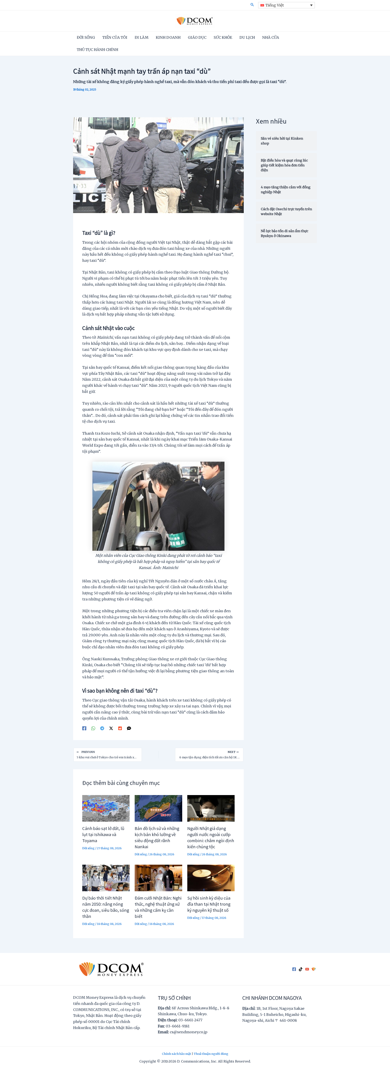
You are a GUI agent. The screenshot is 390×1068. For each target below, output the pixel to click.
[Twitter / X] (111, 728)
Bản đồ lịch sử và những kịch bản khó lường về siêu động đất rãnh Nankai (157, 837)
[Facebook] (84, 728)
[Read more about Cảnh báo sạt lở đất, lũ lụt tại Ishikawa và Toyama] (106, 808)
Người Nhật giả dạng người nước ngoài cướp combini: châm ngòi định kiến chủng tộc (210, 837)
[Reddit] (120, 728)
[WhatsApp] (93, 728)
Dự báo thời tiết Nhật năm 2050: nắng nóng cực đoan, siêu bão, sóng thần (105, 907)
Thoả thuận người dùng (211, 1054)
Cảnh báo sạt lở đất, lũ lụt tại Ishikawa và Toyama (103, 834)
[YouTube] (307, 969)
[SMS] (129, 728)
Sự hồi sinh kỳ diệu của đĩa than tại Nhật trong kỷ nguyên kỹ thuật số (208, 904)
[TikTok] (301, 969)
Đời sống (88, 848)
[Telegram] (102, 728)
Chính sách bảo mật (176, 1054)
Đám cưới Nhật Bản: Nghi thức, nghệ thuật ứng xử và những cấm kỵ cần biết (158, 907)
